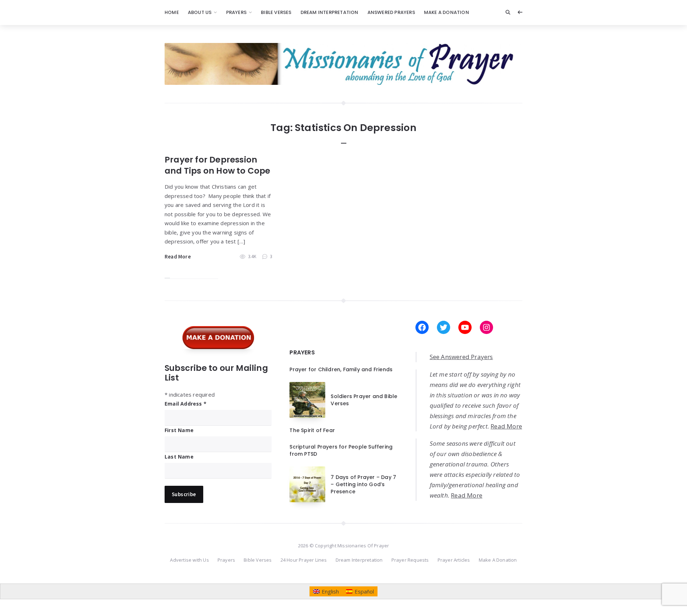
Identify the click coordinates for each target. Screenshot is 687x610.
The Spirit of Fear (312, 430)
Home (172, 12)
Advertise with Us (189, 560)
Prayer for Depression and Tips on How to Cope (218, 165)
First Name (179, 430)
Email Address (185, 403)
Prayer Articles (454, 560)
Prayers (236, 12)
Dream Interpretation (330, 12)
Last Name (179, 456)
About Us (200, 12)
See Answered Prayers (461, 357)
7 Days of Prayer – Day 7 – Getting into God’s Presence (363, 484)
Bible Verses (276, 12)
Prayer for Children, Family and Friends (341, 369)
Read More (178, 256)
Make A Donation (446, 12)
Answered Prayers (391, 12)
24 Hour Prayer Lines (304, 560)
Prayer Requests (410, 560)
